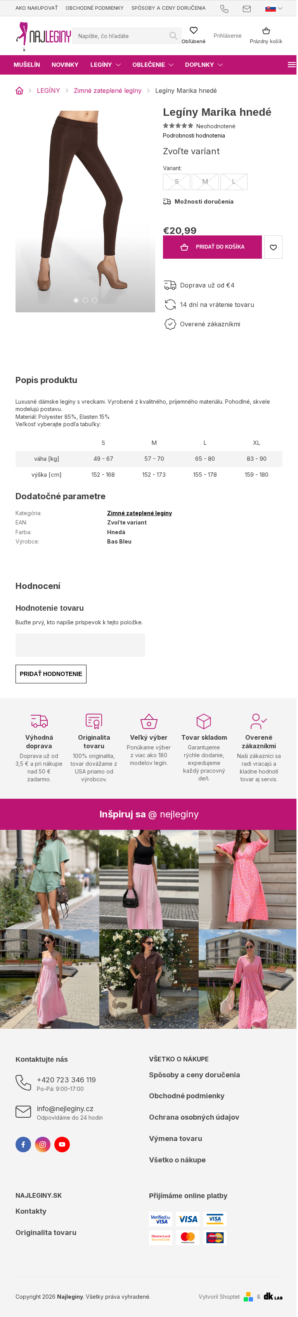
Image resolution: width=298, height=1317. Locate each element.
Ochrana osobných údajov (194, 1117)
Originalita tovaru (46, 1232)
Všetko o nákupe (177, 1160)
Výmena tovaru (175, 1138)
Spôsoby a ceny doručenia (169, 8)
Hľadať (173, 36)
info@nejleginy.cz (65, 1108)
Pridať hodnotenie (51, 674)
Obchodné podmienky (95, 8)
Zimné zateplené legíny (139, 513)
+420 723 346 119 (66, 1080)
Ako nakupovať (37, 8)
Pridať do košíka (220, 247)
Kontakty (31, 1211)
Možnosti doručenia (204, 201)
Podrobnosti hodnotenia (194, 135)
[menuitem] (27, 65)
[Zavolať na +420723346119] (231, 8)
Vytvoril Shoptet (219, 1296)
